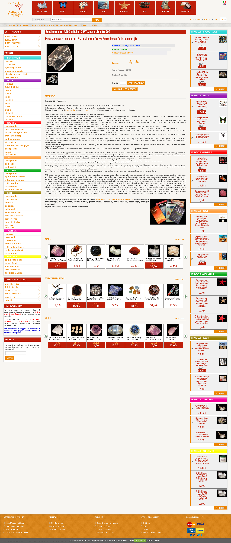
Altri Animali (124, 11)
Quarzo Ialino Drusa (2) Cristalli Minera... (153, 259)
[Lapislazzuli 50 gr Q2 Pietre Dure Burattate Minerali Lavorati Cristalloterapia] (135, 330)
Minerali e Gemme (42, 11)
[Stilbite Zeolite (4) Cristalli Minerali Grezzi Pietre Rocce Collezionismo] (115, 251)
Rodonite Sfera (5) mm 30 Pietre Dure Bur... (153, 299)
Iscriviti (10, 358)
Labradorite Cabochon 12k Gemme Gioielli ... (115, 338)
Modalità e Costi (57, 523)
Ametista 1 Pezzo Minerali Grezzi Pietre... (57, 259)
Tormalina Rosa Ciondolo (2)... (170, 338)
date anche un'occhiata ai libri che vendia (113, 199)
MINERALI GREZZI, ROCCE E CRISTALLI (128, 46)
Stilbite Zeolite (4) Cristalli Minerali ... (113, 259)
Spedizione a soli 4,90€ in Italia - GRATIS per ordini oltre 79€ (78, 31)
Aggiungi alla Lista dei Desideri (125, 89)
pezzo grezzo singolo (21, 25)
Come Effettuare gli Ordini (15, 523)
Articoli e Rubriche (11, 287)
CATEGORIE (9, 53)
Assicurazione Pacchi (58, 526)
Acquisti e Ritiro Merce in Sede (17, 532)
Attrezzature (186, 11)
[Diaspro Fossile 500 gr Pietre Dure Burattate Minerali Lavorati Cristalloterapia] (96, 290)
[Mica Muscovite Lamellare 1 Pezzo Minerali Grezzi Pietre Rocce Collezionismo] (60, 58)
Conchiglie (83, 11)
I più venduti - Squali (200, 211)
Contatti (207, 19)
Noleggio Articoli (12, 529)
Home (199, 19)
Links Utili (8, 300)
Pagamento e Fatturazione (15, 526)
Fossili (145, 11)
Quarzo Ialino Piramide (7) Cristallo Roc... (57, 338)
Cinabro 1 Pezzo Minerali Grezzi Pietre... (134, 259)
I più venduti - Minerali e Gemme (204, 31)
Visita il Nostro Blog (12, 283)
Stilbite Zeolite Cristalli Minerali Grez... (173, 259)
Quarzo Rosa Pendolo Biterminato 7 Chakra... (173, 299)
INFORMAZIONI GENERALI (14, 306)
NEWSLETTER (9, 339)
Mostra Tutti (179, 240)
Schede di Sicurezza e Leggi (153, 532)
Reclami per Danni (103, 526)
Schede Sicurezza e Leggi (14, 293)
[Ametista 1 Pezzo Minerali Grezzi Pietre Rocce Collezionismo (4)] (154, 330)
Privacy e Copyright (104, 529)
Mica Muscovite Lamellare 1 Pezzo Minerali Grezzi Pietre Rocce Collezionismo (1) (65, 25)
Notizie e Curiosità (11, 290)
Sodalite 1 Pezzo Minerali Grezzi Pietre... (115, 299)
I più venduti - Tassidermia (202, 399)
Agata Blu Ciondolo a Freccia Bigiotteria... (56, 299)
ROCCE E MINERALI (121, 49)
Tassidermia (165, 11)
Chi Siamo (146, 523)
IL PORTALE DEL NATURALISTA (16, 279)
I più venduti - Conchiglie (201, 152)
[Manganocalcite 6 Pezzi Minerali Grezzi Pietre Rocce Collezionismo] (76, 330)
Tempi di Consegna (58, 529)
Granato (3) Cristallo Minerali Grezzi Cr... (75, 299)
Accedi (192, 19)
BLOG (215, 19)
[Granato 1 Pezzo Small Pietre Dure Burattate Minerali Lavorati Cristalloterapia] (96, 251)
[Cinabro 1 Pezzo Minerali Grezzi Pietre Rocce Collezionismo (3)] (135, 251)
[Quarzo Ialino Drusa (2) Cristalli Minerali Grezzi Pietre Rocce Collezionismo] (154, 251)
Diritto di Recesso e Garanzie (107, 523)
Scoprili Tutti (221, 89)
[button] (47, 256)
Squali (104, 11)
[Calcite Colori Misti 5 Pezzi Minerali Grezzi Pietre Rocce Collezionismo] (135, 290)
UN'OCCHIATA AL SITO (13, 31)
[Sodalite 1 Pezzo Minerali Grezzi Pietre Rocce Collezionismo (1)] (115, 290)
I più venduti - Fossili (200, 338)
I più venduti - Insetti (200, 95)
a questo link (70, 110)
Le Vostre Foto (10, 296)
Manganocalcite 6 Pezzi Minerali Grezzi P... (76, 338)
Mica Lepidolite (90, 110)
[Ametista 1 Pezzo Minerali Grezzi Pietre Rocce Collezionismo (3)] (57, 251)
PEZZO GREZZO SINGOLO (124, 53)
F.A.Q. (145, 526)
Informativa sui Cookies (105, 532)
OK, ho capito (140, 540)
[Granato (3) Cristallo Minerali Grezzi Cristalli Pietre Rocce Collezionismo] (76, 290)
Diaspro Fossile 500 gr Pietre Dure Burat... (95, 299)
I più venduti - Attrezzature (202, 451)
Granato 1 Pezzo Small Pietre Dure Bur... (95, 259)
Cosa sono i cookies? (153, 540)
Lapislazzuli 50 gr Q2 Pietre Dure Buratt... (134, 338)
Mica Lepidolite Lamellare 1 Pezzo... (94, 338)
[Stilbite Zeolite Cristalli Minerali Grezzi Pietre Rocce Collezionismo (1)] (173, 251)
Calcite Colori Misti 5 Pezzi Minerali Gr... (133, 299)
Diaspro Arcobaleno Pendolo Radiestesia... (76, 259)
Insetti (62, 11)
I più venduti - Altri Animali (202, 274)
